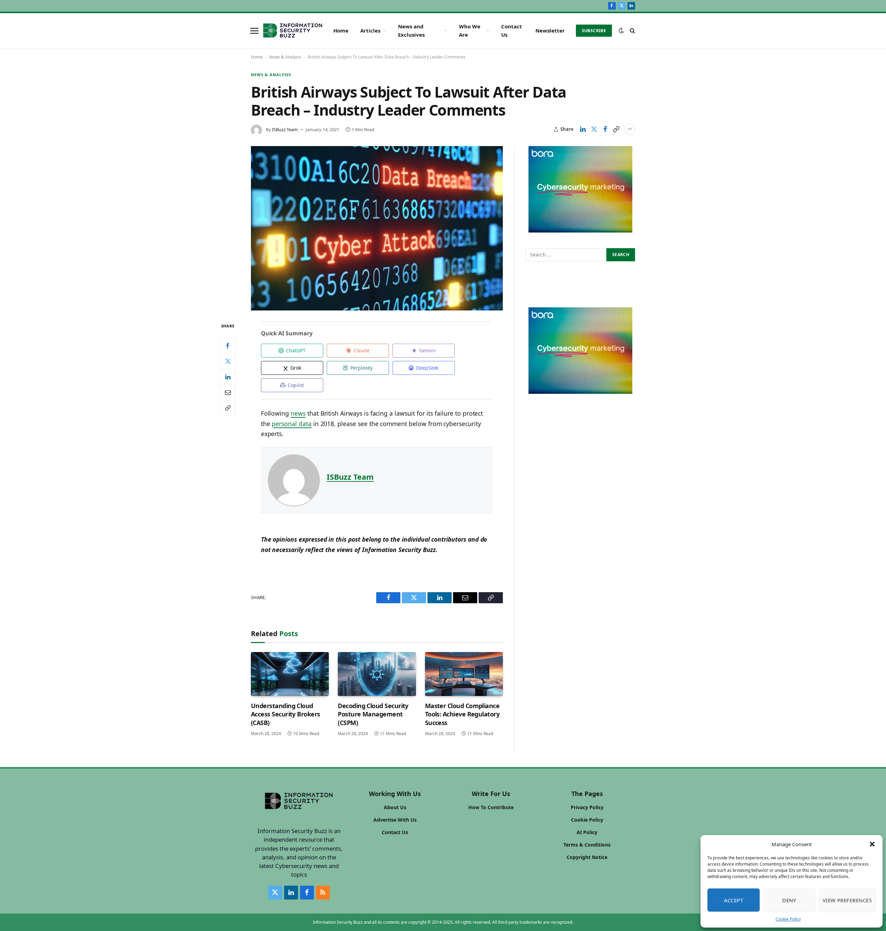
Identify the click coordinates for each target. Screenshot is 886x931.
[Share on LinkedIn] (583, 129)
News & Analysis (285, 57)
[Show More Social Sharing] (629, 129)
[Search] (632, 30)
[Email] (228, 392)
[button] (872, 844)
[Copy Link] (616, 129)
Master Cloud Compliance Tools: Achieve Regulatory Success (462, 714)
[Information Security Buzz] (292, 30)
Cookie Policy (788, 919)
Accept (733, 900)
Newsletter (550, 30)
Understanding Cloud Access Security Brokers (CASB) (285, 714)
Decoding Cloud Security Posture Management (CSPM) (373, 714)
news (298, 413)
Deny (789, 900)
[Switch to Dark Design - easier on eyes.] (621, 30)
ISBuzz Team (285, 129)
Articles (370, 30)
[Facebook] (228, 346)
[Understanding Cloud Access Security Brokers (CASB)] (290, 674)
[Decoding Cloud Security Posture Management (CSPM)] (377, 674)
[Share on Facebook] (605, 129)
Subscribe (594, 31)
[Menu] (254, 30)
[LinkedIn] (228, 377)
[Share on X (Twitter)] (594, 129)
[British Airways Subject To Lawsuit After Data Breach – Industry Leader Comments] (377, 228)
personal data (291, 423)
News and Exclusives (411, 30)
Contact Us (511, 30)
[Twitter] (228, 361)
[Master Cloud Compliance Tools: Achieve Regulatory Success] (464, 674)
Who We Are (469, 30)
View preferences (847, 900)
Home (341, 30)
